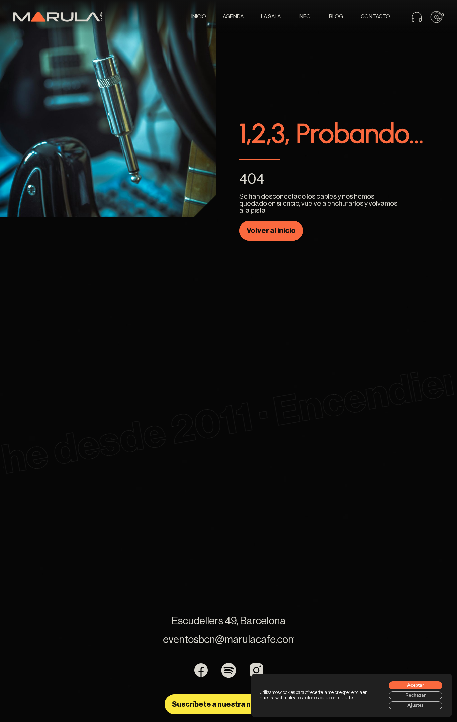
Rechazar (415, 695)
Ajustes (415, 705)
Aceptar (415, 685)
